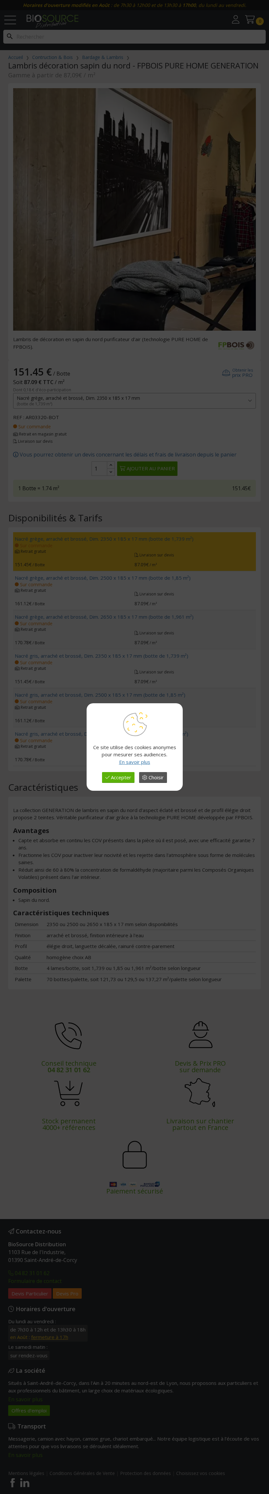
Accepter (120, 777)
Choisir (155, 777)
